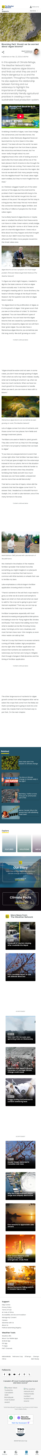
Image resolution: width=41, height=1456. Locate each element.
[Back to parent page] (5, 9)
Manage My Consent (9, 1317)
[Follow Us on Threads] (24, 1374)
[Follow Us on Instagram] (9, 1374)
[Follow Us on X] (29, 1374)
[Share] (3, 52)
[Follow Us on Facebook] (4, 1374)
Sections (33, 11)
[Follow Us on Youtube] (14, 1374)
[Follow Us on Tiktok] (19, 1374)
